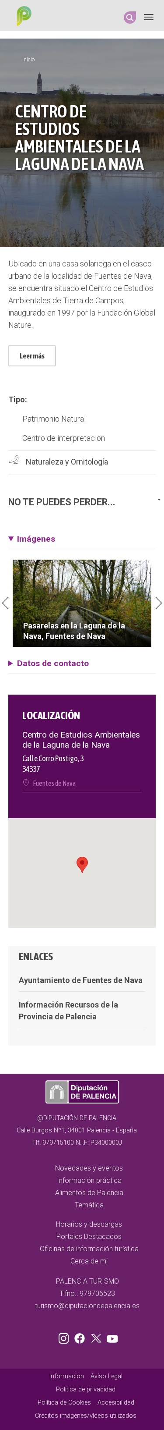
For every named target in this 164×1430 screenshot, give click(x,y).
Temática (89, 1205)
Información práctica (89, 1180)
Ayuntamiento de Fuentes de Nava (81, 980)
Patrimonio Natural (54, 418)
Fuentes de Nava (54, 783)
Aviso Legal (106, 1376)
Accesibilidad (116, 1402)
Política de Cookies (64, 1402)
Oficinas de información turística (89, 1249)
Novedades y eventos (89, 1168)
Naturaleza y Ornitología (67, 461)
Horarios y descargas (89, 1224)
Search (130, 17)
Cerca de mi (89, 1261)
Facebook (81, 1337)
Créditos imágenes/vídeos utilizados (85, 1415)
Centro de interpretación (63, 438)
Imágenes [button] (36, 539)
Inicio (28, 60)
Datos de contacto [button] (53, 663)
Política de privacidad (85, 1389)
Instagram (65, 1337)
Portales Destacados (89, 1236)
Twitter (97, 1337)
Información (66, 1376)
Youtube (111, 1337)
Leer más (32, 356)
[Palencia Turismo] (22, 17)
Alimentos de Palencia (89, 1193)
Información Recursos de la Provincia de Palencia (68, 1010)
